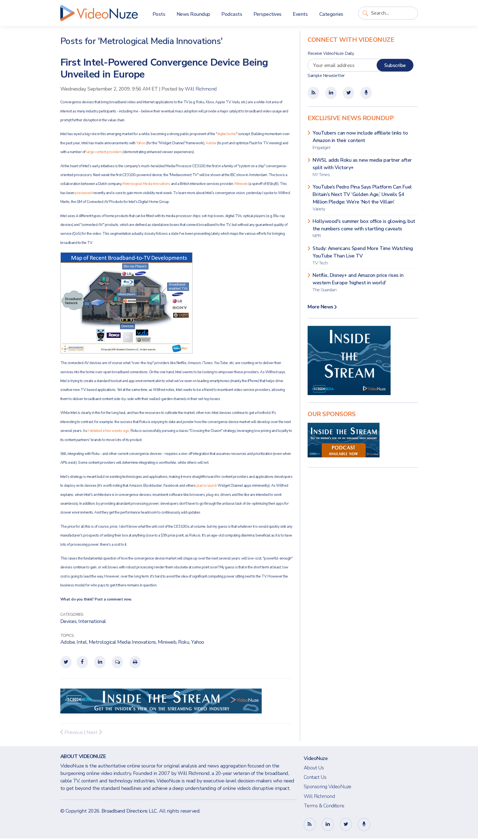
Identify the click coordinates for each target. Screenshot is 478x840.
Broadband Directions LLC (129, 811)
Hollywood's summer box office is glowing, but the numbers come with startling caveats (364, 228)
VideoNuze (316, 758)
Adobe (211, 143)
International (92, 621)
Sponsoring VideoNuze (327, 786)
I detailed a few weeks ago (108, 430)
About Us (314, 767)
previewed (83, 192)
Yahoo (141, 143)
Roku (183, 642)
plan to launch (206, 485)
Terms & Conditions (324, 805)
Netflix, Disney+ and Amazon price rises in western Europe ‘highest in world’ (358, 282)
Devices (68, 621)
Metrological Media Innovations (146, 183)
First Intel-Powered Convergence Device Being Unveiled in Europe (164, 68)
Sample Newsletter (326, 76)
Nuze (99, 13)
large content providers (104, 152)
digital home (226, 134)
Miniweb (241, 183)
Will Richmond (201, 89)
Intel (82, 642)
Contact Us (315, 777)
